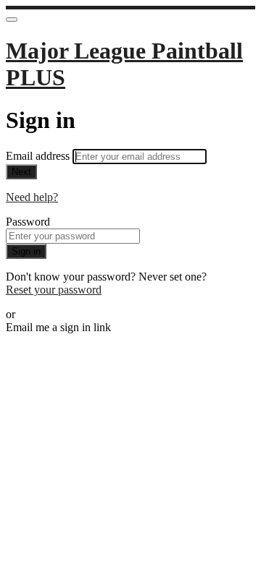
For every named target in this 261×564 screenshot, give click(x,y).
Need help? (32, 197)
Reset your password (54, 289)
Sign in (26, 251)
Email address (39, 156)
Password (28, 221)
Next (21, 171)
